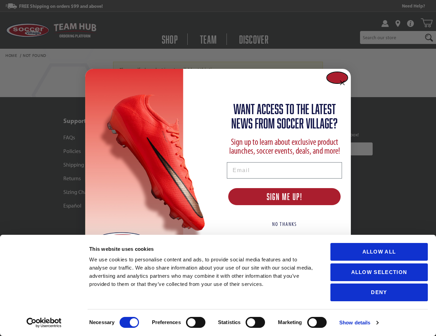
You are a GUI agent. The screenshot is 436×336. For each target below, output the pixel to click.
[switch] (195, 322)
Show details (354, 322)
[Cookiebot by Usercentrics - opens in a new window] (44, 323)
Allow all (379, 252)
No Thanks (284, 224)
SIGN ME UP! (284, 196)
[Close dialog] (337, 77)
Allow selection (379, 272)
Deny (379, 292)
